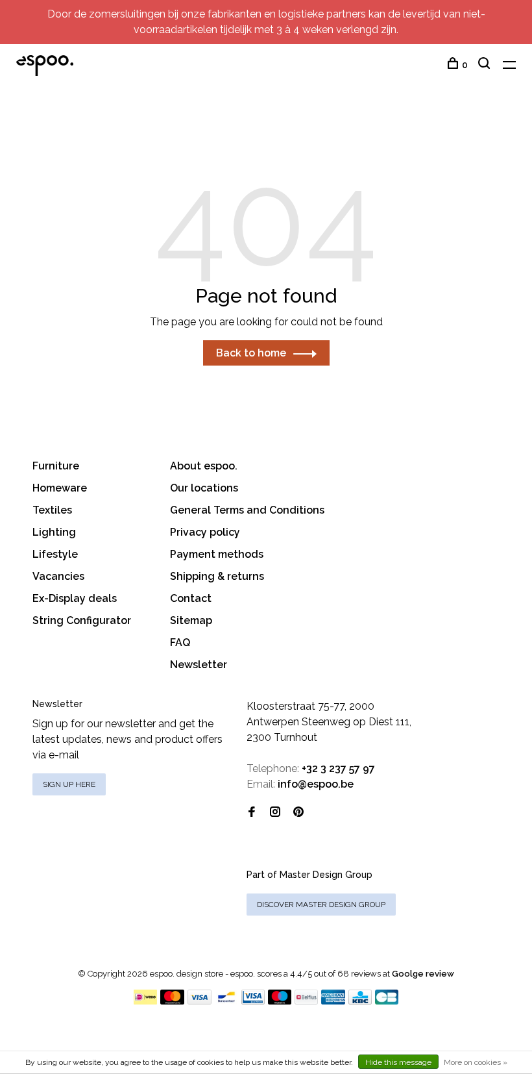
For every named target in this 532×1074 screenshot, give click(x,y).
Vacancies (58, 576)
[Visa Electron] (253, 1001)
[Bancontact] (226, 1001)
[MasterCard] (172, 1001)
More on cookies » (475, 1062)
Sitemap (191, 620)
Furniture (55, 466)
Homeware (59, 488)
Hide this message (398, 1062)
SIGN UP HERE (69, 784)
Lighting (54, 532)
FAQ (180, 642)
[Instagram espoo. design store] (275, 812)
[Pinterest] (298, 812)
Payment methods (216, 554)
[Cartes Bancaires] (386, 1001)
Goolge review (423, 974)
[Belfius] (306, 1001)
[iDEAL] (145, 1001)
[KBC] (360, 1001)
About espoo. (203, 466)
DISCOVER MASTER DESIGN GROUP (321, 904)
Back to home (251, 353)
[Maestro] (280, 1001)
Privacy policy (205, 532)
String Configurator (81, 620)
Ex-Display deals (74, 598)
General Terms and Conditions (247, 510)
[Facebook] (252, 812)
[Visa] (199, 1001)
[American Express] (333, 1001)
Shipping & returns (217, 576)
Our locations (204, 488)
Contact (191, 598)
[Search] (485, 65)
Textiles (52, 510)
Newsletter (198, 664)
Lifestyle (55, 554)
